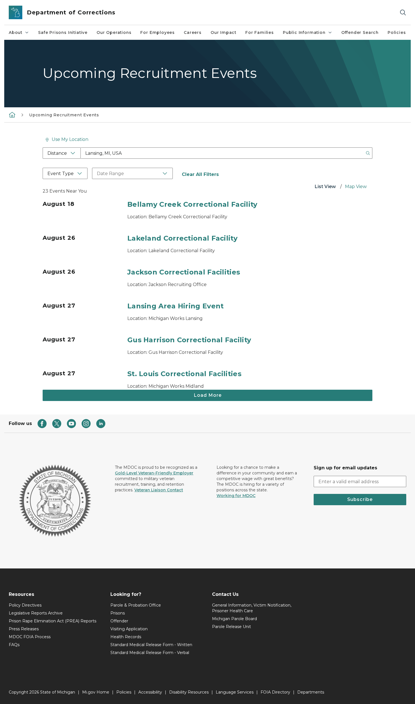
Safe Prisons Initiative (63, 32)
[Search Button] (367, 153)
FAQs (14, 644)
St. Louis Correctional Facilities (184, 374)
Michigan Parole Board (234, 618)
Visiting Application (129, 628)
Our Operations (114, 32)
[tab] (325, 187)
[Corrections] (12, 114)
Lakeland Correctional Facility (182, 238)
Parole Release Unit (231, 626)
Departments (310, 692)
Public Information (304, 32)
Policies (397, 32)
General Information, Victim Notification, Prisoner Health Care (251, 608)
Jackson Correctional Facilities (183, 272)
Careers (193, 32)
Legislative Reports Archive (36, 613)
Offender (119, 621)
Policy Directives (25, 605)
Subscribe (360, 499)
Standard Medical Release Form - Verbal (149, 652)
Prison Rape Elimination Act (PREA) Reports (52, 621)
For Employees (157, 32)
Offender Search (360, 32)
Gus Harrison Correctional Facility (189, 340)
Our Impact (223, 32)
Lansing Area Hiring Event (175, 306)
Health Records (125, 636)
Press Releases (24, 628)
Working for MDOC (236, 495)
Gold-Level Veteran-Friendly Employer (154, 473)
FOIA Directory (275, 692)
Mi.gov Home (95, 692)
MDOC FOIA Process (30, 636)
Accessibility (150, 692)
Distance (57, 153)
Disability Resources (189, 692)
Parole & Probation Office (135, 605)
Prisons (117, 613)
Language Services (235, 692)
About (15, 32)
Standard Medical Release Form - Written (151, 644)
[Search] (402, 12)
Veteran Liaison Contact (158, 489)
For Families (259, 32)
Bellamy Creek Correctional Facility (192, 204)
